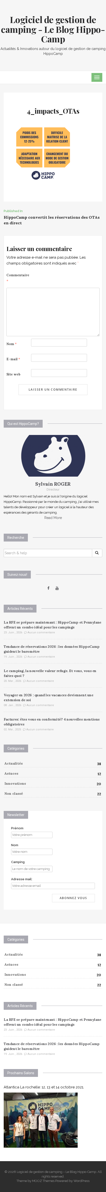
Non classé (13, 793)
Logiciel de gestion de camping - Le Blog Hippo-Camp (53, 29)
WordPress (81, 1181)
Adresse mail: (21, 879)
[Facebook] (48, 588)
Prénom (17, 828)
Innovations (15, 783)
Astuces (11, 773)
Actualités (13, 763)
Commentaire (17, 278)
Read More (53, 518)
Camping (18, 862)
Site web (13, 374)
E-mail (13, 359)
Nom (11, 344)
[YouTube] (57, 588)
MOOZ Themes (43, 1181)
